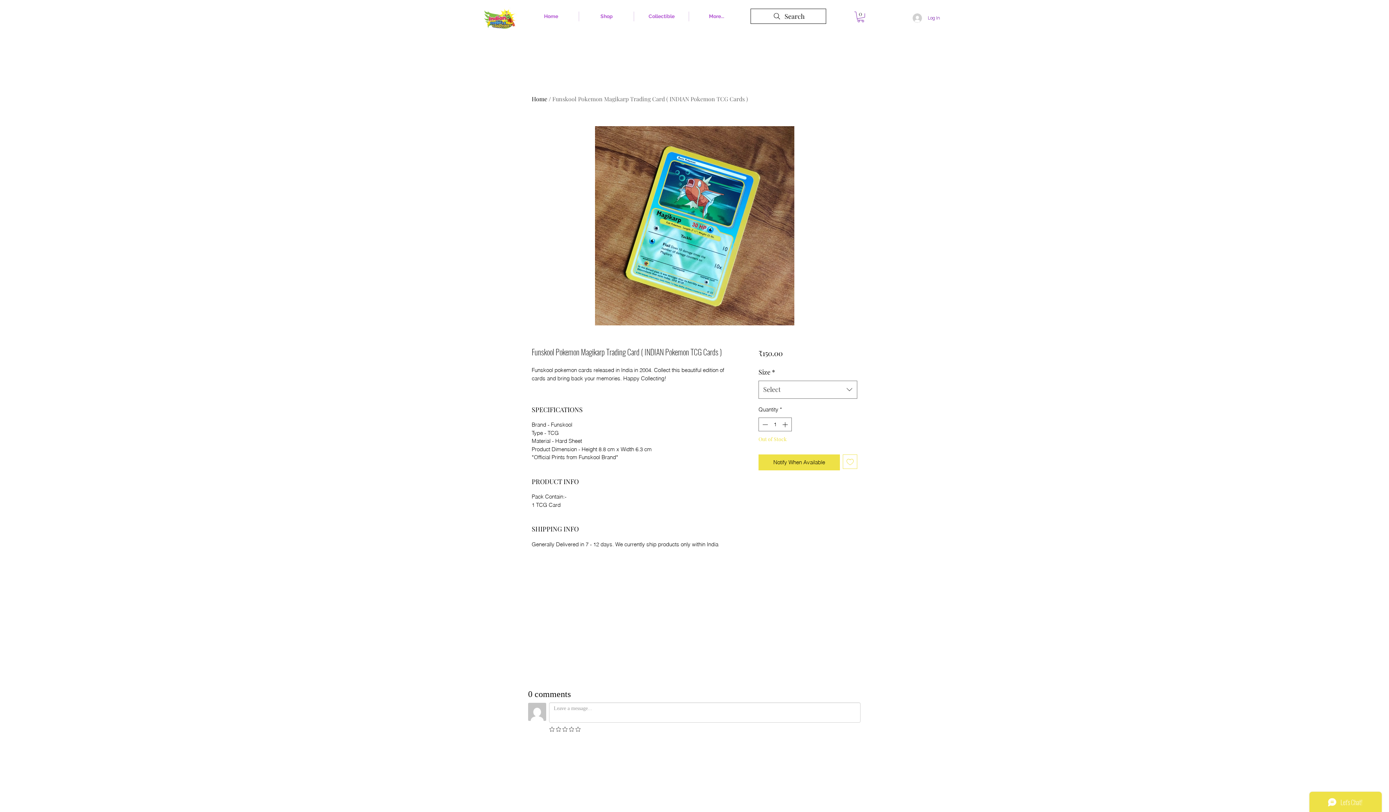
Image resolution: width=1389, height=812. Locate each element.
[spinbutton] (775, 424)
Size (767, 372)
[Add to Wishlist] (850, 461)
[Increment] (786, 424)
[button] (860, 17)
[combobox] (808, 390)
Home (539, 99)
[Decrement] (764, 424)
